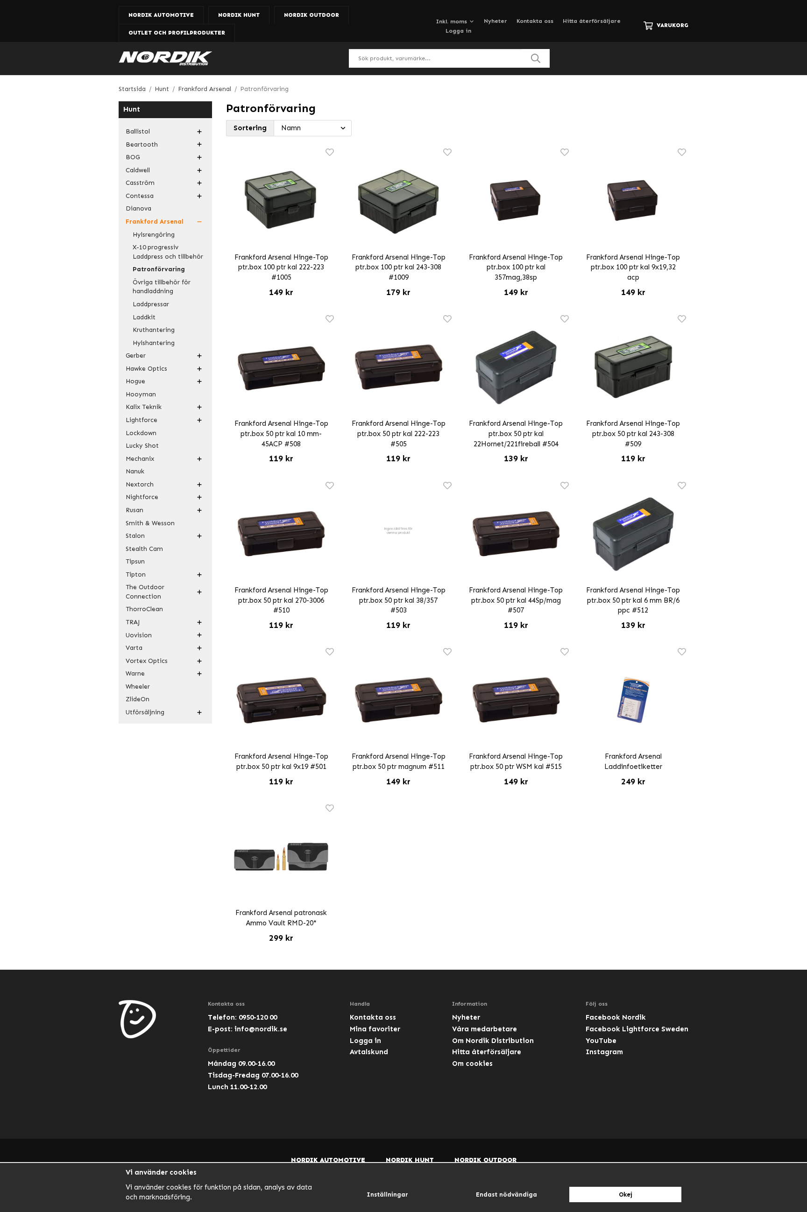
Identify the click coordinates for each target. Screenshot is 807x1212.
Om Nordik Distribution (493, 1040)
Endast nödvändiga (506, 1194)
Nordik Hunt (239, 15)
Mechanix (140, 459)
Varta (134, 648)
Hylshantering (154, 343)
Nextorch (140, 484)
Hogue (135, 381)
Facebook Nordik (616, 1017)
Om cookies (472, 1063)
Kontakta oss (535, 21)
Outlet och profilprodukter (176, 32)
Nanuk (135, 471)
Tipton (136, 574)
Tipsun (135, 561)
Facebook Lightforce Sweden (637, 1029)
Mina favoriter (375, 1029)
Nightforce (142, 497)
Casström (140, 183)
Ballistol (138, 131)
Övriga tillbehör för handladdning (162, 287)
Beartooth (142, 144)
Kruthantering (154, 330)
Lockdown (141, 433)
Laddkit (144, 317)
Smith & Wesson (150, 523)
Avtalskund (369, 1052)
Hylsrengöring (154, 235)
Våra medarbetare (484, 1029)
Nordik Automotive (161, 15)
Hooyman (141, 394)
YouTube (601, 1040)
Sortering (250, 128)
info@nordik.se (260, 1029)
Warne (135, 673)
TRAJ (133, 622)
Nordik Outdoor (311, 15)
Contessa (140, 196)
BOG (133, 157)
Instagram (604, 1052)
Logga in (458, 31)
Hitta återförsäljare (592, 21)
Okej (625, 1194)
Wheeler (138, 687)
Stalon (135, 536)
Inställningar (387, 1194)
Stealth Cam (144, 549)
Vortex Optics (147, 661)
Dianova (138, 208)
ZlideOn (137, 699)
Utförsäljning (145, 712)
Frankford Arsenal (155, 221)
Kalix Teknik (144, 407)
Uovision (139, 635)
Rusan (134, 510)
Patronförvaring (159, 269)
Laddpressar (151, 304)
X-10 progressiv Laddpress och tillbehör (168, 252)
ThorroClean (144, 609)
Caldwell (138, 170)
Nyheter (495, 21)
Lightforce (141, 420)
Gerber (136, 355)
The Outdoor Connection (145, 591)
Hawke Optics (146, 369)
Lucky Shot (142, 446)
